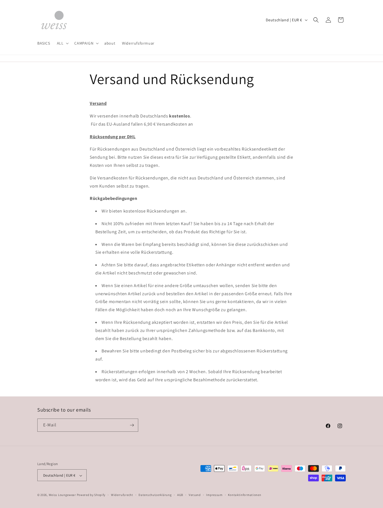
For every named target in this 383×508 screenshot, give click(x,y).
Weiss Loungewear (62, 495)
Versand (195, 495)
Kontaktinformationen (244, 495)
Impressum (214, 495)
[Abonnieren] (132, 425)
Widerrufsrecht (122, 495)
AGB (180, 495)
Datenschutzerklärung (155, 495)
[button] (62, 43)
